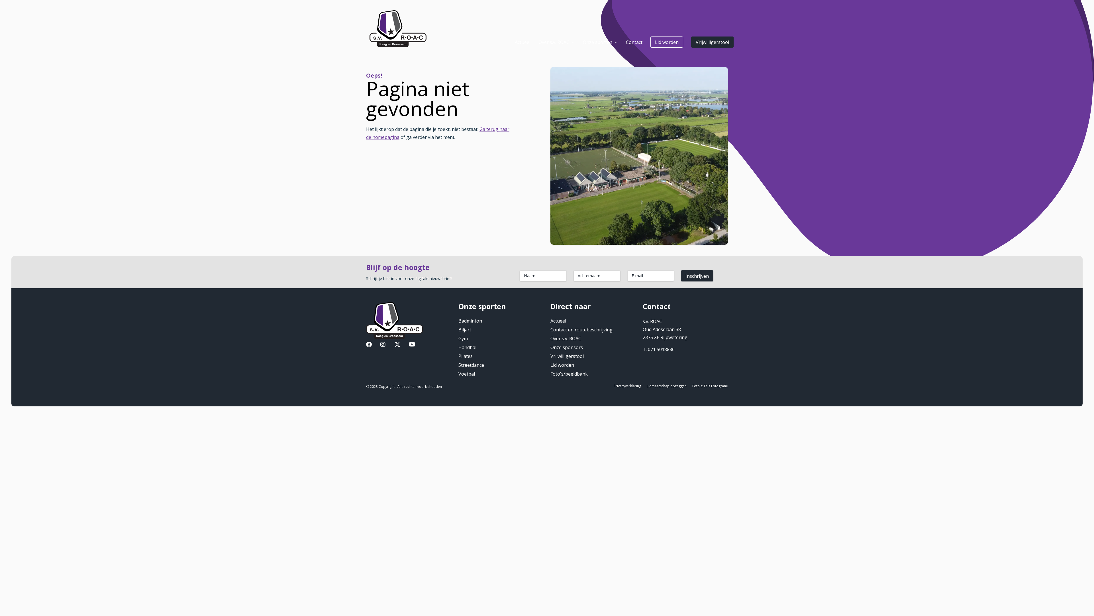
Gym (463, 338)
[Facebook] (369, 345)
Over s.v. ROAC (565, 338)
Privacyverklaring (627, 386)
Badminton (470, 321)
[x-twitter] (397, 345)
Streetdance (471, 365)
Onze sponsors (566, 347)
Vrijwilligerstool (712, 42)
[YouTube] (412, 345)
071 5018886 (661, 349)
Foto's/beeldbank (569, 374)
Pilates (465, 356)
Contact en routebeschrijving (581, 330)
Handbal (467, 347)
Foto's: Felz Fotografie (710, 386)
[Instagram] (382, 345)
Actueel (558, 321)
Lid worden (667, 42)
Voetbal (466, 374)
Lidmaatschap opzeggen (667, 386)
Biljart (464, 330)
